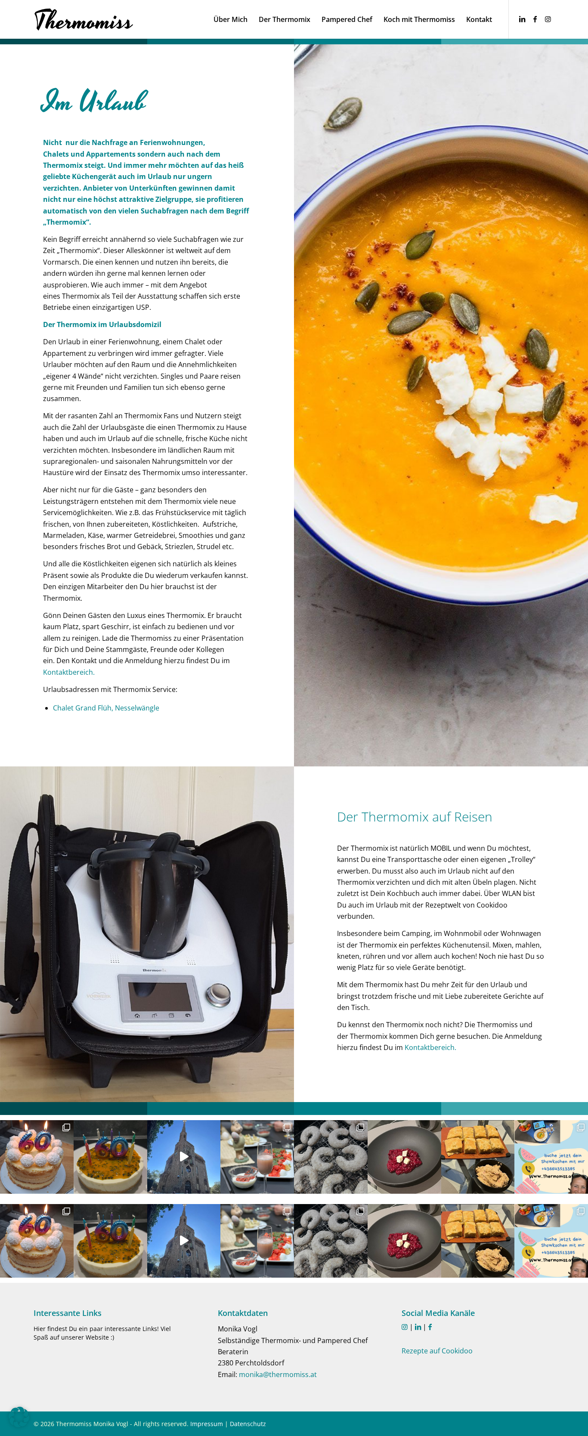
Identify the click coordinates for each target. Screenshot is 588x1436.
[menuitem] (230, 19)
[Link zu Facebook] (535, 18)
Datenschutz (248, 1424)
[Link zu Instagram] (548, 18)
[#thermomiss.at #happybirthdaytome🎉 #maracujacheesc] (110, 1157)
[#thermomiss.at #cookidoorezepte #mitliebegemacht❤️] (37, 1157)
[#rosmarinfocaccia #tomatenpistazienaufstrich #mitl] (478, 1157)
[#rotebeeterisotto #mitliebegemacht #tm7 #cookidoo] (404, 1157)
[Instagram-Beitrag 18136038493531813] (184, 1157)
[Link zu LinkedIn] (522, 18)
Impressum (206, 1424)
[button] (19, 1417)
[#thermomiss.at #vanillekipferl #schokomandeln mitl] (331, 1157)
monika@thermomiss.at (278, 1374)
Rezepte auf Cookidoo (437, 1351)
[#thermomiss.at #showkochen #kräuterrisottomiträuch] (551, 1157)
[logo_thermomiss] (84, 19)
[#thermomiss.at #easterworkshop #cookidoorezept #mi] (257, 1157)
